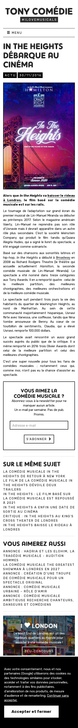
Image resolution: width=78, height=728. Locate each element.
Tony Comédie (39, 11)
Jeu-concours (39, 651)
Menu (16, 33)
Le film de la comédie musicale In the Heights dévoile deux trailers (38, 485)
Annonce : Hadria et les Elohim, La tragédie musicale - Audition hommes (39, 555)
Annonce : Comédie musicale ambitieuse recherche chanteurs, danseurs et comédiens (38, 600)
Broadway (63, 257)
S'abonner (37, 439)
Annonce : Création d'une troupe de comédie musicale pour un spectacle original (37, 578)
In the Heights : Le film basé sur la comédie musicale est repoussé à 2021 (38, 498)
